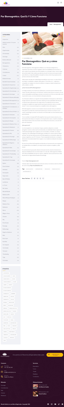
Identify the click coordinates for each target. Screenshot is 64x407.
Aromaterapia (6, 53)
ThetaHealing (13, 334)
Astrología (5, 56)
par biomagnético (27, 171)
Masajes (4, 200)
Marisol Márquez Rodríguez (9, 197)
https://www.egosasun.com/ (32, 161)
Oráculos (5, 216)
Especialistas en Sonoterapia (9, 150)
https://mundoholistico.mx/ (36, 165)
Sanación (14, 325)
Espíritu (4, 163)
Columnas (5, 69)
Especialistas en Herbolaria (9, 114)
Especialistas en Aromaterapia (9, 91)
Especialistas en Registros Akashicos (8, 143)
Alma (4, 47)
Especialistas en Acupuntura (9, 84)
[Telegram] (62, 404)
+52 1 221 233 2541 (8, 367)
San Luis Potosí (6, 328)
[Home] (5, 355)
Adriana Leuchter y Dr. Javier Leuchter (9, 43)
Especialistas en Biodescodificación (10, 97)
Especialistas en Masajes (8, 121)
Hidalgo (12, 296)
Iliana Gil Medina (6, 179)
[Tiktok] (59, 404)
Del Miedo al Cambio (44, 387)
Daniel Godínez (42, 393)
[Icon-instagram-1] (51, 404)
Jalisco (12, 299)
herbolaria (5, 296)
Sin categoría (6, 244)
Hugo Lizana (5, 175)
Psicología (5, 226)
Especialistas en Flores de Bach (10, 111)
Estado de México (7, 290)
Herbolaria (5, 169)
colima (14, 281)
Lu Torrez (5, 185)
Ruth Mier (5, 241)
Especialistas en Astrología (9, 94)
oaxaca (12, 314)
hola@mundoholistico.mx (10, 372)
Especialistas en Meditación (9, 127)
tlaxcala (5, 337)
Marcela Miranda (6, 191)
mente (4, 305)
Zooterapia (5, 260)
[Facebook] (48, 404)
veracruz (12, 337)
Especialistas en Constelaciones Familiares (10, 107)
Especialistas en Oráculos (8, 130)
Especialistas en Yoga (7, 157)
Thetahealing (6, 254)
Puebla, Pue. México (8, 377)
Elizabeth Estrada (7, 78)
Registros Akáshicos (7, 232)
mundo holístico (7, 311)
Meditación (5, 207)
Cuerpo (4, 75)
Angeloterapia (6, 50)
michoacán (10, 305)
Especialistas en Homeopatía (9, 117)
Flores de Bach (6, 166)
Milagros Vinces (6, 213)
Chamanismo (6, 66)
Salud (9, 325)
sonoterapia (12, 331)
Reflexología (5, 229)
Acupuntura (5, 39)
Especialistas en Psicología (8, 136)
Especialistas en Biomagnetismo (10, 100)
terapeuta (5, 334)
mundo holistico (13, 308)
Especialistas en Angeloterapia (9, 88)
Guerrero (13, 293)
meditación (11, 302)
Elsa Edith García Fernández (9, 81)
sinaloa (14, 328)
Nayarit (14, 311)
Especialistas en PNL (7, 133)
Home (51, 24)
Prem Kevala (5, 222)
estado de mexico (7, 287)
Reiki (4, 235)
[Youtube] (55, 404)
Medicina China (6, 204)
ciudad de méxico (7, 281)
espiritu (10, 284)
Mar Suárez (5, 188)
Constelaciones (6, 72)
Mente (4, 210)
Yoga (4, 257)
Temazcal (5, 251)
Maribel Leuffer (6, 194)
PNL (3, 219)
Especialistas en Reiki (7, 147)
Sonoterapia (5, 247)
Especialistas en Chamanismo (9, 103)
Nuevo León (5, 314)
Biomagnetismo (57, 24)
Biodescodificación (7, 59)
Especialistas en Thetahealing (9, 154)
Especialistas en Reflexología (9, 139)
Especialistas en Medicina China (10, 124)
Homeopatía (5, 172)
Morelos (5, 308)
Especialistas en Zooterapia (9, 160)
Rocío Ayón (5, 238)
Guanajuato (6, 293)
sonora (5, 331)
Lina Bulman (5, 182)
